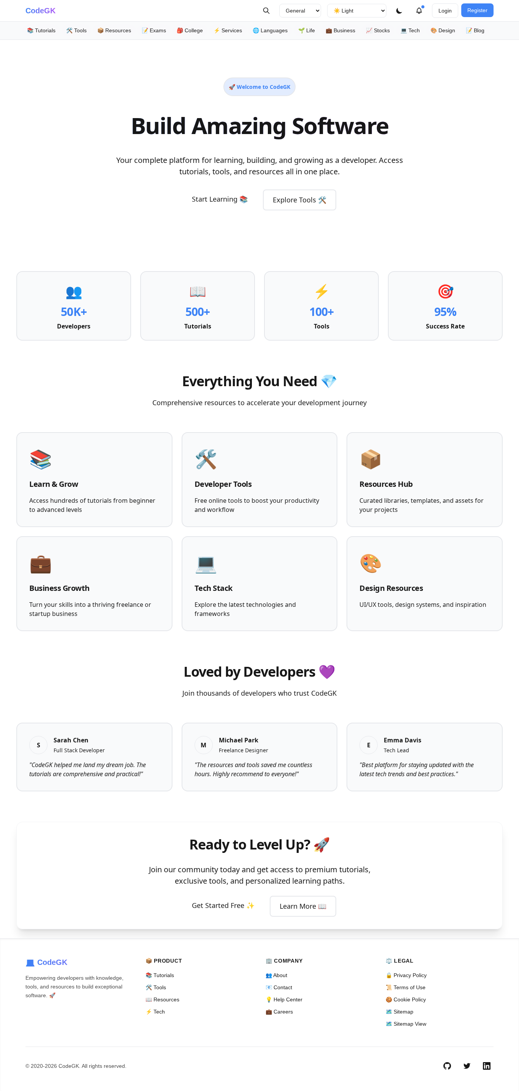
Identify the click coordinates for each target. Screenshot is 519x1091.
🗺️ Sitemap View (406, 1024)
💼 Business (340, 30)
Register (477, 10)
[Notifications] (419, 10)
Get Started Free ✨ (223, 905)
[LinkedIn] (487, 1066)
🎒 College (190, 30)
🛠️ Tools (76, 30)
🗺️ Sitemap (399, 1012)
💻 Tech (410, 30)
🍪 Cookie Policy (406, 999)
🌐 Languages (270, 30)
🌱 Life (306, 30)
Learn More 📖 (303, 906)
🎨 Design (442, 30)
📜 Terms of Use (406, 987)
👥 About (276, 975)
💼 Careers (279, 1012)
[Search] (266, 10)
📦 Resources (114, 30)
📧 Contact (279, 987)
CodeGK (40, 10)
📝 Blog (475, 30)
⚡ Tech (155, 1012)
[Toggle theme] (399, 10)
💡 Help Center (284, 999)
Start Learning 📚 (220, 199)
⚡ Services (228, 30)
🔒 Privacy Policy (406, 975)
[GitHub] (447, 1066)
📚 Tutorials (41, 30)
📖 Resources (162, 999)
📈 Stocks (378, 30)
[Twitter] (467, 1066)
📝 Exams (154, 30)
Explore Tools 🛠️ (299, 199)
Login (445, 11)
